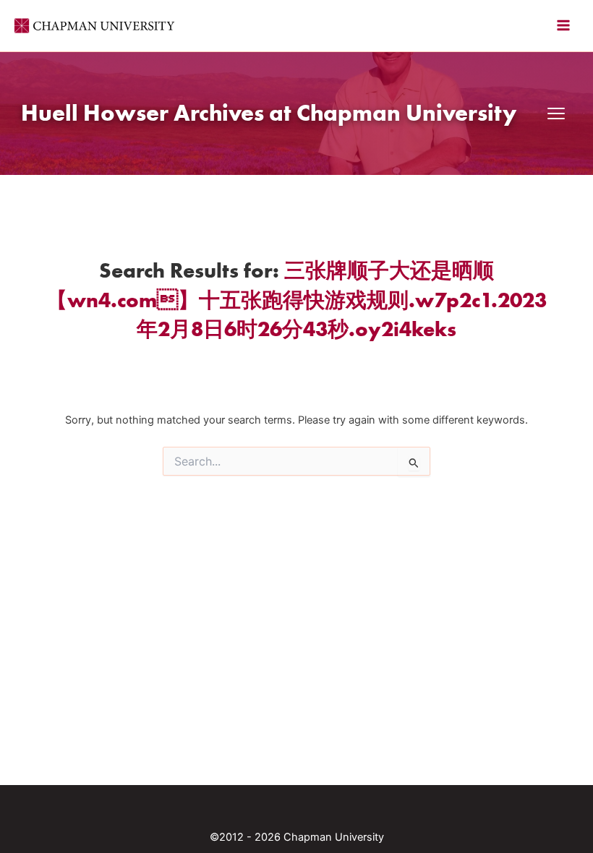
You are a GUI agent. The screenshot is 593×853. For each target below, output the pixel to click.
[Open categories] (556, 113)
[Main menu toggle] (563, 25)
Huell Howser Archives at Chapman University (268, 112)
